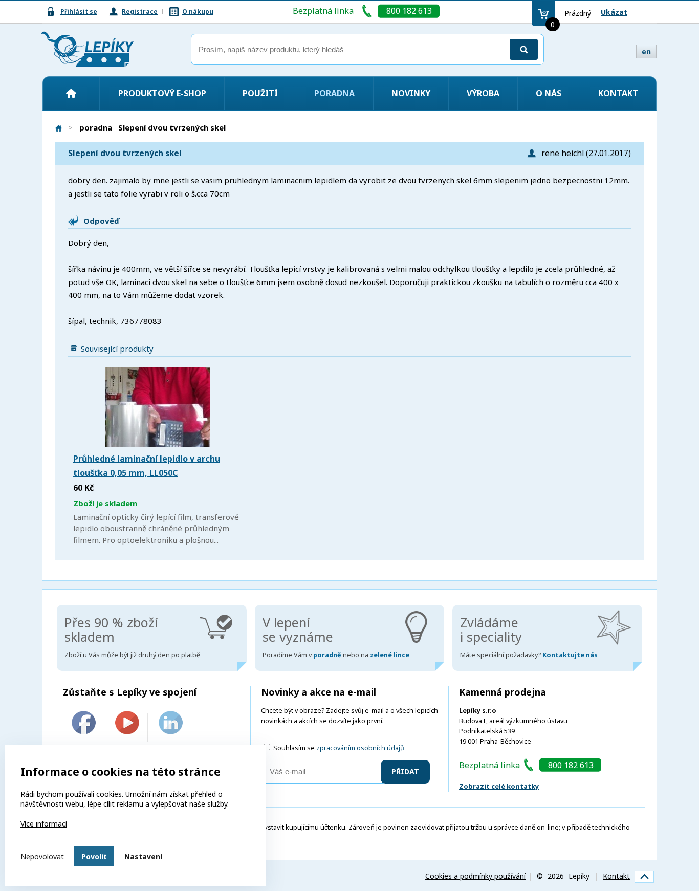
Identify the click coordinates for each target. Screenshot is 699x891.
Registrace (140, 11)
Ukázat (614, 12)
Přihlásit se (78, 11)
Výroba (483, 93)
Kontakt (618, 93)
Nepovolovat (42, 856)
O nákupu (197, 11)
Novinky (410, 93)
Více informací (43, 824)
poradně (327, 654)
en (646, 51)
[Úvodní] (71, 93)
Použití (260, 93)
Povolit (94, 856)
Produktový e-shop (162, 93)
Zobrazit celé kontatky (499, 786)
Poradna (334, 93)
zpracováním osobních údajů (360, 748)
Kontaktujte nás (570, 654)
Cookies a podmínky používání (475, 876)
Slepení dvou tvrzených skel (125, 153)
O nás (548, 93)
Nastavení (143, 856)
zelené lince (389, 654)
